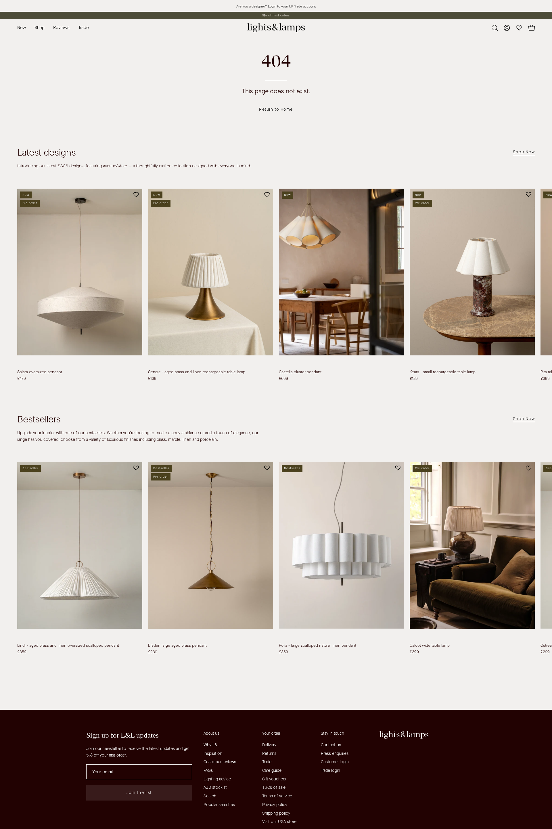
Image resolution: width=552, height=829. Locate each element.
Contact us (331, 745)
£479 (21, 379)
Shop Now (524, 152)
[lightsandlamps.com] (276, 27)
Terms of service (277, 796)
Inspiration (213, 753)
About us (211, 733)
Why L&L (211, 745)
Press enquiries (334, 753)
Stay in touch (332, 733)
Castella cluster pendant (300, 372)
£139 (152, 379)
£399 (414, 652)
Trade (266, 762)
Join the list (139, 792)
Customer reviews (220, 762)
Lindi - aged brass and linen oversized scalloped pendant (68, 646)
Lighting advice (217, 779)
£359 (21, 652)
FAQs (208, 770)
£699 (283, 379)
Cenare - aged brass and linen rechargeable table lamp (196, 372)
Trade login (330, 770)
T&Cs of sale (273, 787)
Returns (269, 753)
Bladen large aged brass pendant (177, 646)
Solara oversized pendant (39, 372)
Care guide (271, 770)
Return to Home (276, 109)
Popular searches (219, 804)
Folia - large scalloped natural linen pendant (317, 646)
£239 (152, 652)
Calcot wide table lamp (430, 646)
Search (210, 796)
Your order (271, 733)
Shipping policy (276, 813)
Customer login (335, 762)
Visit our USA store (279, 821)
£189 (414, 379)
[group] (276, 15)
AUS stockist (215, 787)
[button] (83, 28)
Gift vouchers (274, 779)
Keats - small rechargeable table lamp (443, 372)
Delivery (269, 745)
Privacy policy (274, 804)
